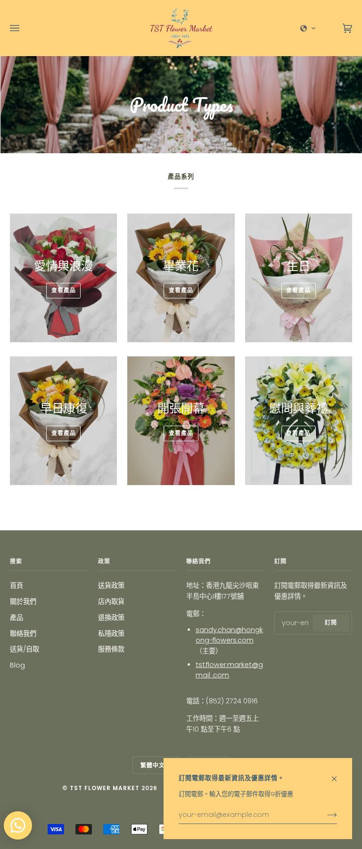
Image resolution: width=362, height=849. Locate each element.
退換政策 (111, 617)
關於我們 (23, 601)
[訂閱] (324, 815)
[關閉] (338, 774)
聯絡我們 (23, 633)
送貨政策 (111, 585)
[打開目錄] (24, 28)
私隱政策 (111, 633)
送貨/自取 (24, 649)
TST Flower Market (105, 788)
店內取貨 (111, 601)
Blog (17, 665)
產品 (16, 617)
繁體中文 (153, 765)
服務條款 (111, 649)
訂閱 (331, 622)
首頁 (16, 585)
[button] (308, 28)
